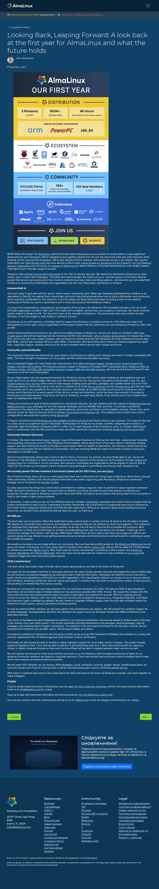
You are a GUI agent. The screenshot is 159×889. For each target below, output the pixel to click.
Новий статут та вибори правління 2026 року (81, 14)
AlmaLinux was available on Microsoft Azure (65, 420)
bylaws (138, 460)
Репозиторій (51, 820)
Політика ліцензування (132, 813)
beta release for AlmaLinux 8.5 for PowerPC (107, 262)
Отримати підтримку (94, 803)
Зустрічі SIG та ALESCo (94, 813)
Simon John (98, 547)
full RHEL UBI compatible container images (50, 369)
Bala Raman (23, 553)
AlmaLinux (44, 254)
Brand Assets (126, 824)
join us (123, 667)
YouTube (86, 837)
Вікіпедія (49, 803)
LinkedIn (86, 834)
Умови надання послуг (132, 810)
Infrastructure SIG (125, 386)
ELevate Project (50, 482)
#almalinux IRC (90, 841)
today (109, 471)
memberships (14, 462)
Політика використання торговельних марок (133, 818)
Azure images (96, 363)
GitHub (48, 813)
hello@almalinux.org (19, 827)
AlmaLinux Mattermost (131, 544)
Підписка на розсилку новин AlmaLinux (106, 766)
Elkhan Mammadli (44, 553)
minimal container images (61, 366)
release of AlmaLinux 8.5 (65, 265)
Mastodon (87, 820)
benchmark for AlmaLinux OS (83, 412)
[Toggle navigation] (148, 6)
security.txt (50, 834)
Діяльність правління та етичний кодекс (133, 832)
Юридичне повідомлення (134, 803)
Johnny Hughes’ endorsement (110, 335)
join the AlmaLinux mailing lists (95, 694)
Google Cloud (112, 363)
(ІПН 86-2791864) (90, 858)
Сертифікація (52, 807)
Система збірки (53, 848)
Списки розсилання (56, 837)
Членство (50, 827)
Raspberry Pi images (90, 366)
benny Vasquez (51, 440)
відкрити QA (51, 844)
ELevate (48, 830)
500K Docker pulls (35, 262)
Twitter (135, 700)
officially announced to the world (42, 274)
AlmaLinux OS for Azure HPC (128, 429)
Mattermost (82, 700)
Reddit (105, 700)
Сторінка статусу (54, 841)
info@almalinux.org (30, 689)
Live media (133, 553)
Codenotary (92, 501)
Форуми (86, 810)
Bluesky (85, 824)
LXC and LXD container (29, 366)
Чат (83, 807)
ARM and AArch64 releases (90, 369)
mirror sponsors (97, 386)
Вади (47, 817)
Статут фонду (127, 827)
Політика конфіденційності (135, 807)
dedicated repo (118, 366)
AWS (81, 363)
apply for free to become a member (87, 686)
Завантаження (53, 824)
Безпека (49, 851)
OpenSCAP (63, 415)
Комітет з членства (130, 837)
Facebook (87, 830)
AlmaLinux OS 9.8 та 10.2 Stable (24, 14)
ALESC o (48, 810)
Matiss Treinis (41, 550)
